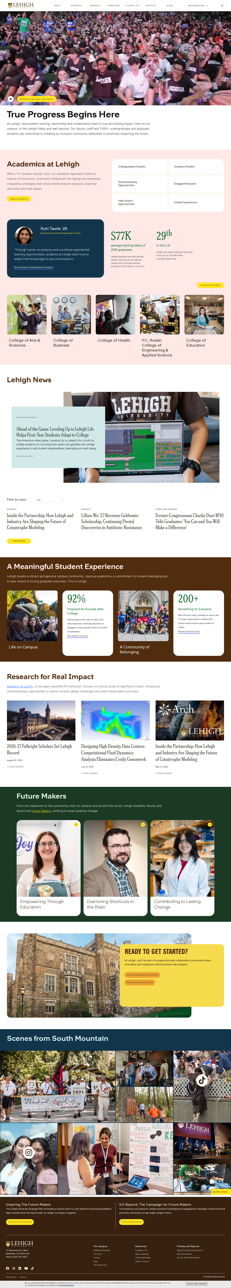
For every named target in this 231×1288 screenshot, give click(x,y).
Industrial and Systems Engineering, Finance (60, 233)
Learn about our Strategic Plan (20, 1222)
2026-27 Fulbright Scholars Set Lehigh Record (39, 749)
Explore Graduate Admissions (140, 982)
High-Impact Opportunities (126, 202)
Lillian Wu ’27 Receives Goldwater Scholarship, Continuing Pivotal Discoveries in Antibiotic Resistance (111, 521)
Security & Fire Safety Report (188, 1257)
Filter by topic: (17, 500)
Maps (96, 1261)
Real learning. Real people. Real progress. (36, 99)
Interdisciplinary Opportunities (127, 184)
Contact (97, 1257)
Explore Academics (19, 199)
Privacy (23, 1277)
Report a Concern (142, 1261)
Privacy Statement (67, 1285)
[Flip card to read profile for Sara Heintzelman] (76, 824)
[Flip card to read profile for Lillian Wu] (210, 824)
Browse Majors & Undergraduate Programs (33, 267)
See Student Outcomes (77, 635)
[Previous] (206, 488)
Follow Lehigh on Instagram (15, 1269)
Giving (169, 5)
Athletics (151, 5)
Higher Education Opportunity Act (190, 1250)
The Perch (98, 1254)
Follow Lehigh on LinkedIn (21, 1269)
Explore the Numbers (210, 285)
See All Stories (19, 541)
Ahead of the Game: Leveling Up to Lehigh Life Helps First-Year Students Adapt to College (55, 431)
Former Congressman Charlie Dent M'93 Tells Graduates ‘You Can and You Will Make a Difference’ (190, 521)
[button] (222, 5)
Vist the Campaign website (131, 1222)
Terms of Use (11, 1277)
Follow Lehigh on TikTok (34, 1269)
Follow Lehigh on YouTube (27, 1269)
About (57, 5)
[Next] (215, 488)
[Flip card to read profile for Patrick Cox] (143, 824)
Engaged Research (185, 184)
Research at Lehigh (20, 686)
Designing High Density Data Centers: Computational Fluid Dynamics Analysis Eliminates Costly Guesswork (113, 752)
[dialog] (115, 1284)
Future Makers (41, 811)
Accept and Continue (197, 1284)
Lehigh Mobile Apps (142, 1257)
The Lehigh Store (100, 1265)
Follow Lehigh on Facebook (9, 1269)
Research (95, 5)
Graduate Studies (184, 167)
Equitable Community (102, 1250)
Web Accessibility (142, 1254)
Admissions (114, 5)
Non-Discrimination (184, 1254)
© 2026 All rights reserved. (214, 1276)
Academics (76, 5)
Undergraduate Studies (131, 167)
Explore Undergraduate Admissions (142, 974)
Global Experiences (185, 202)
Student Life (132, 5)
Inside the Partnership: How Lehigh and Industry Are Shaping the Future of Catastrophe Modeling (40, 521)
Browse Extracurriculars (189, 631)
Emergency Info (141, 1250)
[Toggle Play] (11, 99)
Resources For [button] (196, 5)
